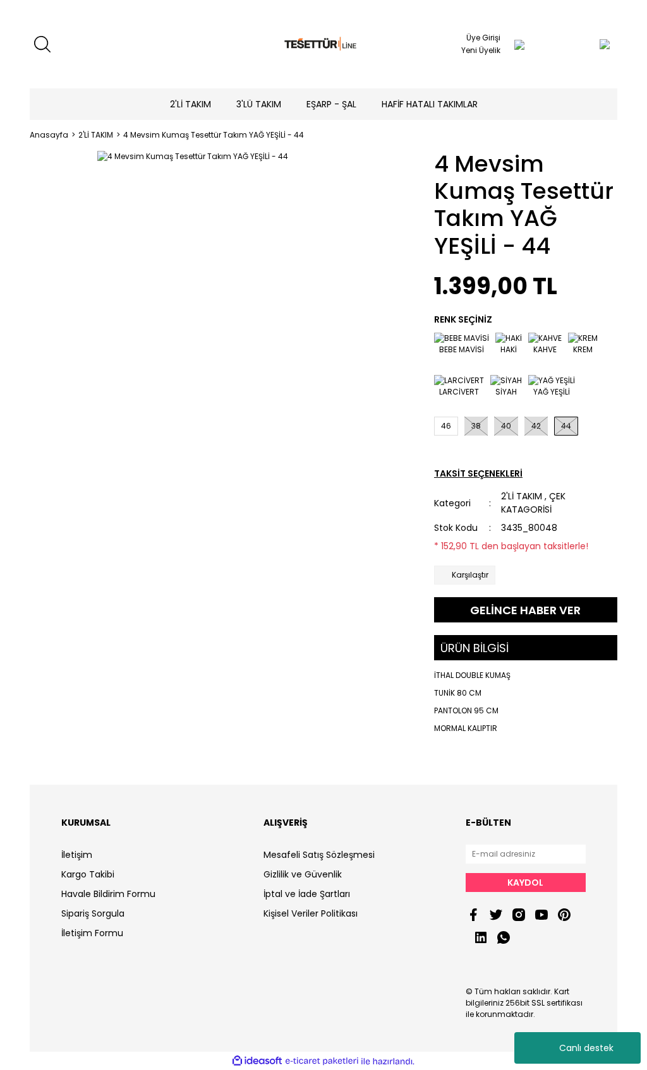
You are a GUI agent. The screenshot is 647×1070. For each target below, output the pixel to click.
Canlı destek (586, 1048)
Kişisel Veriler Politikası (310, 913)
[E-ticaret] (322, 1061)
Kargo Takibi (87, 874)
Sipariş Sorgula (92, 913)
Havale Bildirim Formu (108, 894)
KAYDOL (525, 882)
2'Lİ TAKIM (521, 496)
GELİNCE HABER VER (525, 610)
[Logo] (323, 44)
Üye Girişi (483, 37)
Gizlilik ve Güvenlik (302, 874)
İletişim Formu (92, 933)
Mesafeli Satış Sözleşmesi (319, 854)
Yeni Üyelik (480, 50)
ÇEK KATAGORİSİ (533, 503)
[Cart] (579, 44)
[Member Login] (519, 44)
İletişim (76, 854)
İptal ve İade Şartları (306, 894)
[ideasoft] (257, 1061)
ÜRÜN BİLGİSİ (474, 648)
